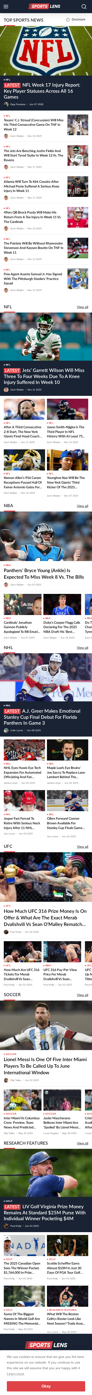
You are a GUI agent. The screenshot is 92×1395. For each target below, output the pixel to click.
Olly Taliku (15, 1080)
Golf (9, 1201)
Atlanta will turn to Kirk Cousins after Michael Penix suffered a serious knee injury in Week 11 (31, 186)
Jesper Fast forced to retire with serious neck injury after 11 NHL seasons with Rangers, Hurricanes (22, 823)
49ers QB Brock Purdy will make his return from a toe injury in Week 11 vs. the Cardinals (32, 217)
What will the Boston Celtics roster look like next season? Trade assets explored (66, 1319)
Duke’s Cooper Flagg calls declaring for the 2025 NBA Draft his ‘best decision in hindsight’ (61, 627)
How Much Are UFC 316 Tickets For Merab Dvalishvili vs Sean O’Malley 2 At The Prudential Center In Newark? (21, 975)
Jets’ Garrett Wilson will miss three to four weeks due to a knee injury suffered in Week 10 (44, 376)
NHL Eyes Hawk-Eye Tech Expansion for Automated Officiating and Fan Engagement (22, 773)
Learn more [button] (15, 1374)
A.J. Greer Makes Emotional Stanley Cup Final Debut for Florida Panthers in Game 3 (42, 717)
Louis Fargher (51, 1133)
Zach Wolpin (17, 136)
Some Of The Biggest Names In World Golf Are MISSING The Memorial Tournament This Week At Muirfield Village (22, 1319)
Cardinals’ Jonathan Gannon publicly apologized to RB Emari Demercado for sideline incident (21, 627)
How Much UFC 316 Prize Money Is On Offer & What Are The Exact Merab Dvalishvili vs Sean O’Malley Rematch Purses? (45, 918)
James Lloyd (10, 783)
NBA (8, 565)
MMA (48, 965)
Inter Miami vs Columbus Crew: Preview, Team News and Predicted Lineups (22, 1123)
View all (82, 307)
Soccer (11, 1054)
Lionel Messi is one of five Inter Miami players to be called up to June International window (45, 1066)
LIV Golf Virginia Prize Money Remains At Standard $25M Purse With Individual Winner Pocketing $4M (45, 1212)
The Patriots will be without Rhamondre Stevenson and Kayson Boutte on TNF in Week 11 (33, 248)
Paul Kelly (15, 932)
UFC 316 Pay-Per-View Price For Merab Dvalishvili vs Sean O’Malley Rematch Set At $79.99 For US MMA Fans (61, 975)
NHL (8, 705)
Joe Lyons (9, 833)
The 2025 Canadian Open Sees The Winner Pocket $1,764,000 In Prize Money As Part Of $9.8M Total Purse (22, 1268)
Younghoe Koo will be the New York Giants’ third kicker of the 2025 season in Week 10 (66, 483)
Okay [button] (46, 1386)
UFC (8, 906)
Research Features (63, 1310)
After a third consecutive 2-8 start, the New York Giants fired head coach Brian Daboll (22, 432)
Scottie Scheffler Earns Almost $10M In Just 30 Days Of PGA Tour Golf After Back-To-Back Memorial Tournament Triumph (64, 1268)
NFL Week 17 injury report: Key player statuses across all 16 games (42, 91)
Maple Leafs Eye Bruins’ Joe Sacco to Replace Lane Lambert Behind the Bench (66, 773)
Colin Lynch (16, 730)
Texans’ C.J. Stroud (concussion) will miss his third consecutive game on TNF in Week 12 (33, 125)
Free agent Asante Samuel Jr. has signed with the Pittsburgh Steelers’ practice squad (33, 279)
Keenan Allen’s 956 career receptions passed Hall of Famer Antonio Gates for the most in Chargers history (23, 483)
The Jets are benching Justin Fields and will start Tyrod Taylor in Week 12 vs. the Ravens (33, 155)
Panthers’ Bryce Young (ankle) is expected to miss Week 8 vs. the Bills (44, 574)
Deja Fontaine (18, 104)
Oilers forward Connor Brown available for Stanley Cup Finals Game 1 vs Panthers (66, 823)
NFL (8, 79)
